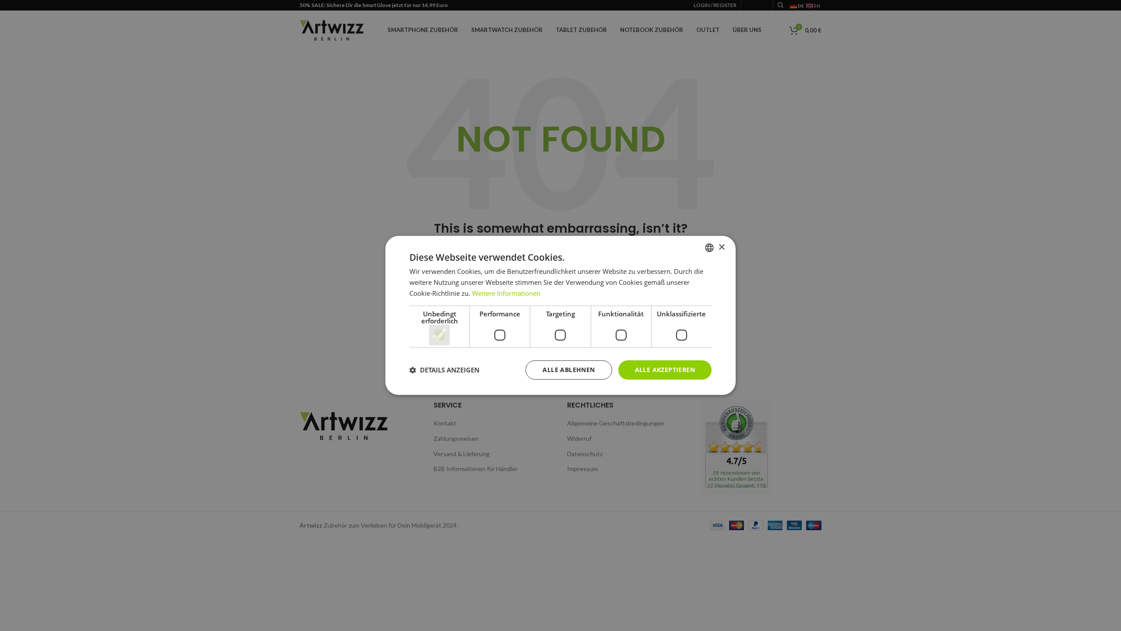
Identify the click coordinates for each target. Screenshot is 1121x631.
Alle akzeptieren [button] (665, 369)
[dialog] (560, 315)
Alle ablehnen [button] (569, 369)
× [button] (721, 247)
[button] (444, 370)
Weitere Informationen (506, 293)
